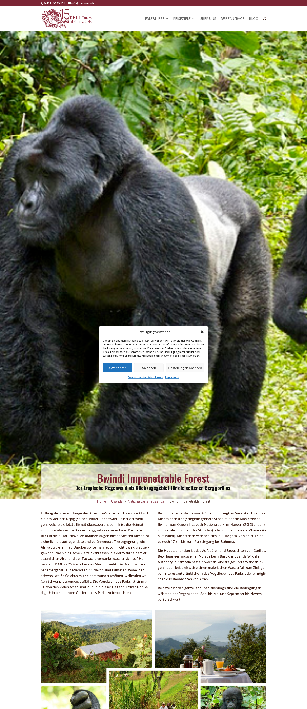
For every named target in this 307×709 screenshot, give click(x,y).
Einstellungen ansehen (185, 367)
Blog (253, 19)
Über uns (207, 19)
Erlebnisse (154, 19)
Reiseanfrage (232, 19)
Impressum (172, 377)
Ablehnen (149, 367)
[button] (202, 332)
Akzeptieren (117, 367)
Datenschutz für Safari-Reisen (145, 377)
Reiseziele (182, 19)
